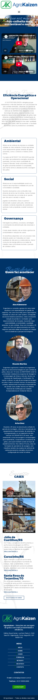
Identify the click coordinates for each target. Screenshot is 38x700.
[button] (19, 11)
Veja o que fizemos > (11, 551)
